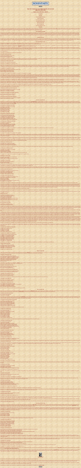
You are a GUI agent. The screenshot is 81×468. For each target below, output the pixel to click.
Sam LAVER (60, 447)
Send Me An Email (41, 465)
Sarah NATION (21, 291)
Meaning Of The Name (40, 18)
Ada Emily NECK (56, 449)
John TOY (28, 252)
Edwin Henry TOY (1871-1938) (40, 25)
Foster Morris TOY (34, 101)
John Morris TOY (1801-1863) (40, 21)
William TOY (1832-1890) (40, 22)
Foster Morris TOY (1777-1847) (40, 19)
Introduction (40, 15)
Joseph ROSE (74, 405)
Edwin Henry (23, 296)
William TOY (33, 290)
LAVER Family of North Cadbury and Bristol (10, 448)
